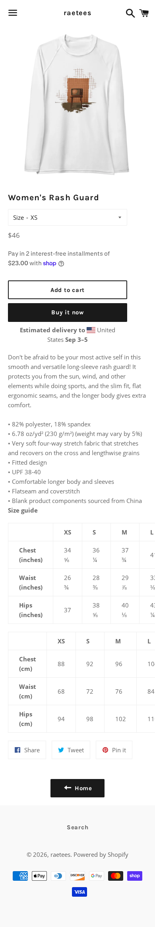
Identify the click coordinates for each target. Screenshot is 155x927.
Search (78, 827)
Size (18, 217)
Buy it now (67, 312)
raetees (77, 12)
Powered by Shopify (101, 854)
